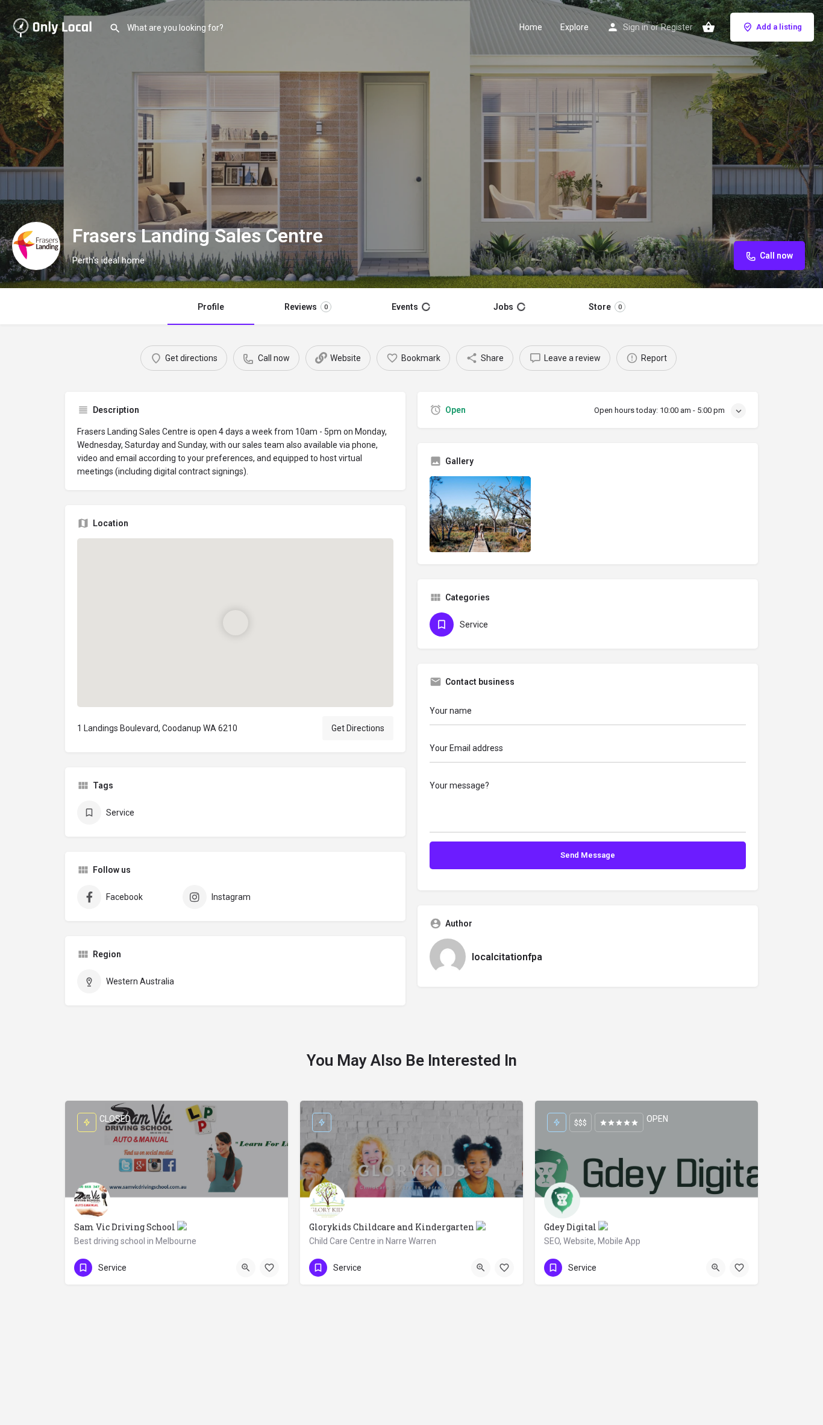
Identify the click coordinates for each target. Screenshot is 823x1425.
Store (604, 307)
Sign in (635, 27)
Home (530, 27)
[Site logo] (54, 26)
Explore (574, 27)
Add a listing (779, 26)
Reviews (306, 307)
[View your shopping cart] (708, 27)
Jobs (508, 307)
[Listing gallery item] (480, 514)
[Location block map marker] (235, 622)
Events (411, 307)
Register (677, 27)
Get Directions (357, 728)
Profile (211, 307)
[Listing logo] (36, 246)
